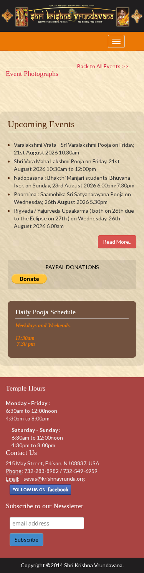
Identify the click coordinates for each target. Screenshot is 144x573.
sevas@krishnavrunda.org (54, 478)
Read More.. (117, 241)
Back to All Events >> (103, 66)
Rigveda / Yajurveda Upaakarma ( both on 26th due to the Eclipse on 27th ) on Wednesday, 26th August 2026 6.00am (74, 218)
